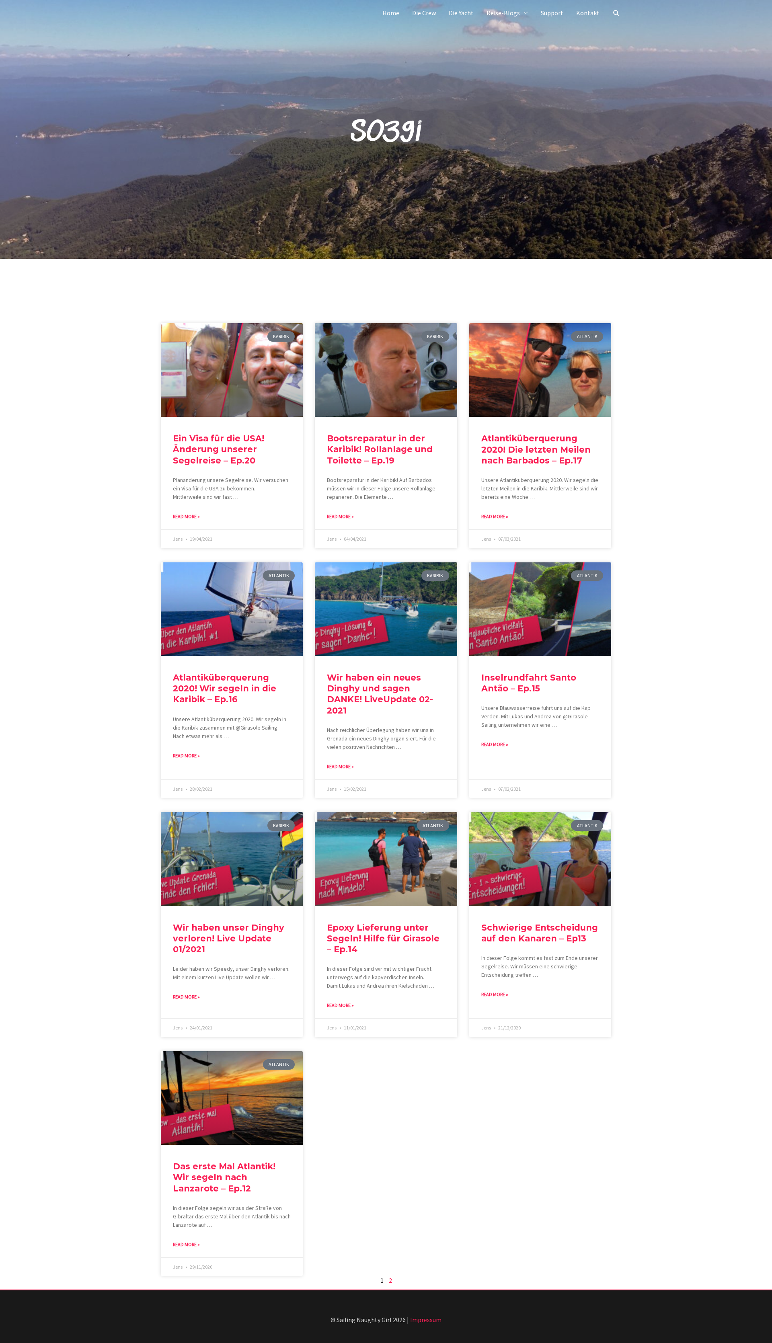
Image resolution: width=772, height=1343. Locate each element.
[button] (616, 13)
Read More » (186, 516)
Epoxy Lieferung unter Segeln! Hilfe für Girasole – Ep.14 (383, 939)
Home (390, 13)
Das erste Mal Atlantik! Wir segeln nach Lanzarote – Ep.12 (224, 1177)
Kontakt (588, 13)
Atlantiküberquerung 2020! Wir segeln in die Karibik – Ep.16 (224, 689)
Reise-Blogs (503, 13)
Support (552, 13)
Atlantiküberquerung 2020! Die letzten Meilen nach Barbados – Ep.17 (536, 449)
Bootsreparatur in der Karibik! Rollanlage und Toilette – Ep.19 (380, 449)
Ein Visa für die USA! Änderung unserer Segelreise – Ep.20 (218, 449)
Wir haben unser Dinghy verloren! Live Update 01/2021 (228, 939)
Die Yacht (461, 13)
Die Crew (424, 13)
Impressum (425, 1320)
